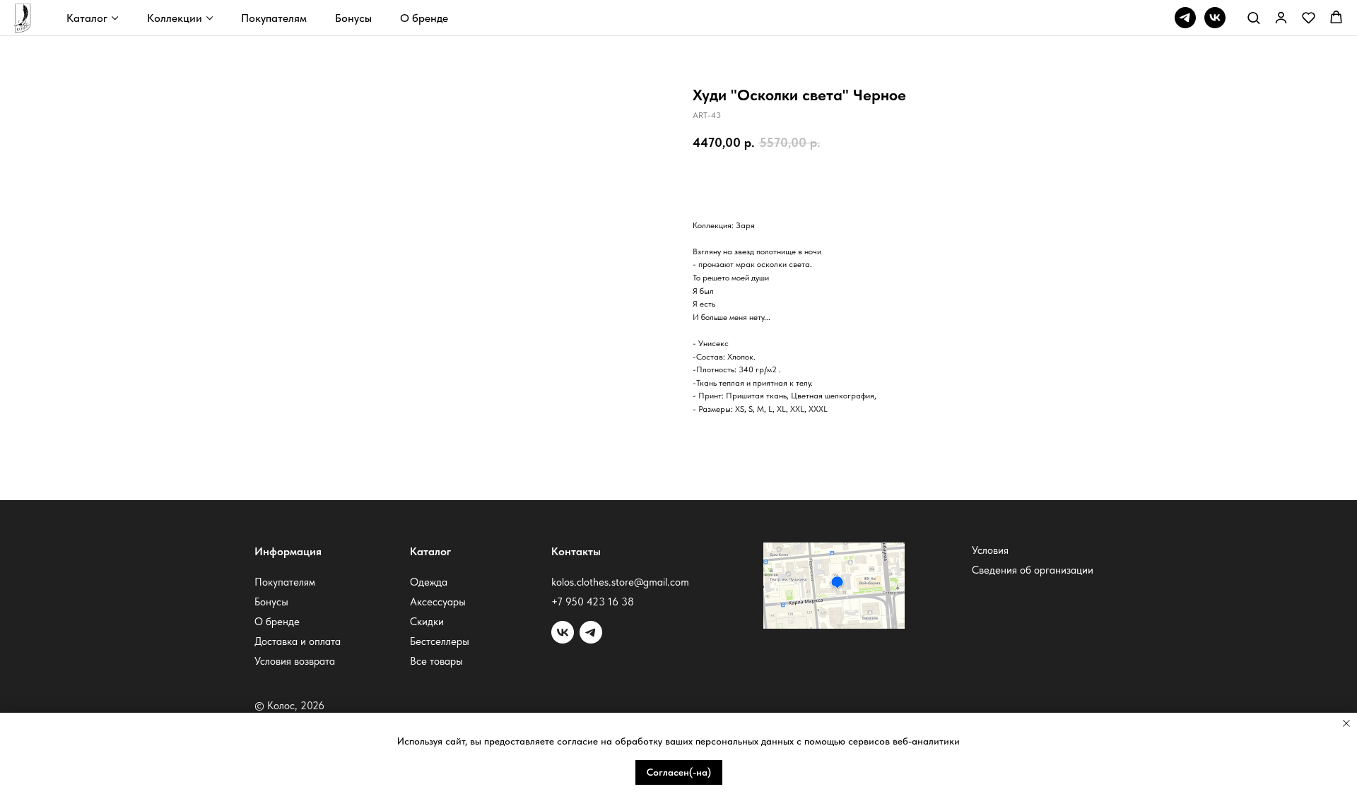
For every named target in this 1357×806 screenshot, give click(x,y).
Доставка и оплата (297, 641)
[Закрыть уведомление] (1346, 723)
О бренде (424, 18)
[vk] (1215, 17)
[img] (591, 632)
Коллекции (174, 18)
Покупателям (274, 18)
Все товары (436, 661)
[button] (1253, 17)
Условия (990, 550)
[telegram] (1185, 17)
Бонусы (353, 18)
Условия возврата (294, 661)
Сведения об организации (1032, 570)
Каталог (86, 18)
